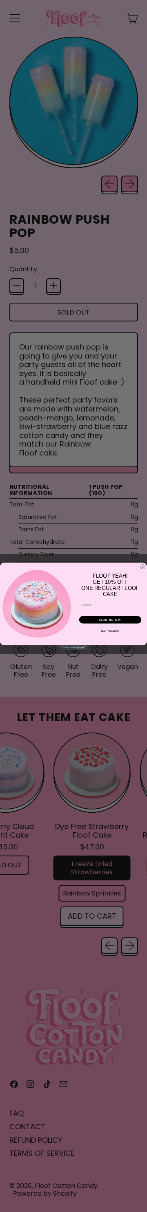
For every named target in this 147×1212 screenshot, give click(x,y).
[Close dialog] (142, 566)
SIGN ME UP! (110, 619)
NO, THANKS (110, 630)
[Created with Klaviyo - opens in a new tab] (73, 647)
